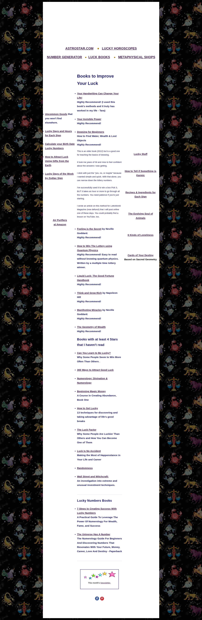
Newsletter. (105, 583)
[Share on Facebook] (97, 599)
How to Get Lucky (87, 408)
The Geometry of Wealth (91, 327)
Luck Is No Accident (89, 451)
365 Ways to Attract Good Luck (95, 370)
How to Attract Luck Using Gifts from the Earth (57, 161)
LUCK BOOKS (99, 57)
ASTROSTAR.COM (79, 48)
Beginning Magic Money (91, 391)
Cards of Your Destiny (140, 255)
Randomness (85, 468)
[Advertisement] (101, 18)
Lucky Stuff (140, 154)
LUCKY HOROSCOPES (119, 48)
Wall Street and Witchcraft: (93, 476)
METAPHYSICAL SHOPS (136, 57)
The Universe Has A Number (93, 534)
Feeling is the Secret (89, 228)
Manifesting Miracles (89, 310)
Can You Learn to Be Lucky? (94, 353)
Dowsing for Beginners (90, 131)
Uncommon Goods (56, 114)
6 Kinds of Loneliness (140, 235)
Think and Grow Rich (89, 293)
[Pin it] (102, 599)
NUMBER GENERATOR (64, 57)
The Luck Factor (86, 429)
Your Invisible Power (89, 119)
